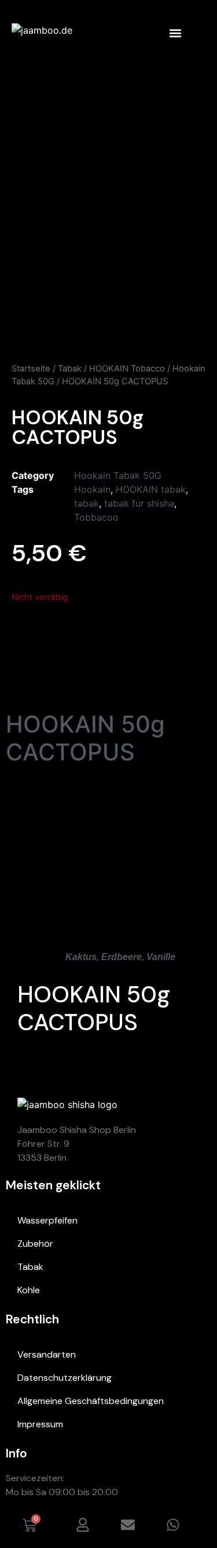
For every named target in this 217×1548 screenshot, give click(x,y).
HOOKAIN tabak (151, 489)
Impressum (40, 1424)
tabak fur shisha (139, 503)
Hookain (92, 489)
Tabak (70, 368)
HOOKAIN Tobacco (127, 368)
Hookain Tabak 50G (117, 475)
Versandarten (46, 1354)
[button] (175, 32)
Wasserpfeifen (47, 1220)
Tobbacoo (96, 517)
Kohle (28, 1290)
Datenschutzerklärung (64, 1378)
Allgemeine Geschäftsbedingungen (90, 1401)
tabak (86, 503)
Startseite (31, 368)
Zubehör (35, 1243)
